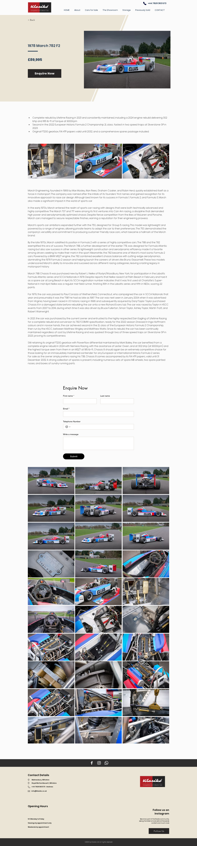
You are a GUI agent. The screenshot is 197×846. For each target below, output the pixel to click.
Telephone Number (71, 421)
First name (68, 396)
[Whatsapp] (106, 763)
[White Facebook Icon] (91, 763)
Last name (105, 396)
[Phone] (144, 3)
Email (66, 409)
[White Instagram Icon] (99, 763)
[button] (33, 20)
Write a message (70, 434)
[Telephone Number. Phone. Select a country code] (68, 427)
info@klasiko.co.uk (39, 791)
